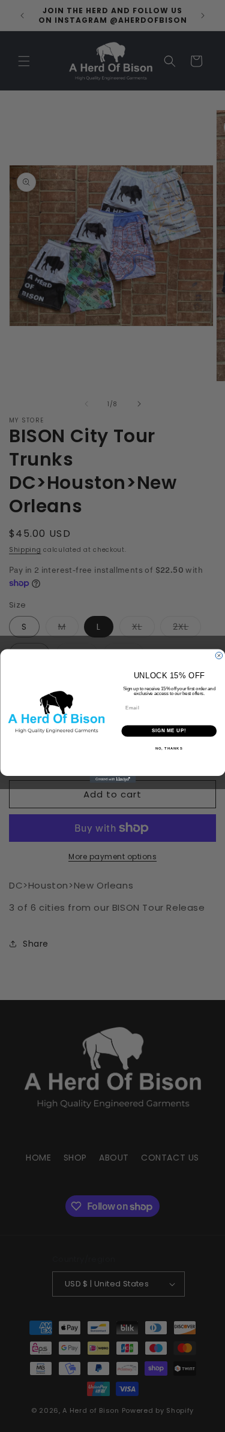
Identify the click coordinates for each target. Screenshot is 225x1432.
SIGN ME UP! (168, 731)
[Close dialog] (219, 655)
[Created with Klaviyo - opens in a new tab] (112, 779)
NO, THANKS (168, 749)
